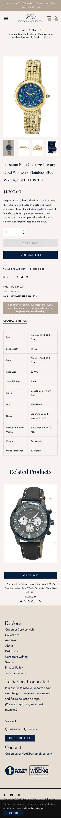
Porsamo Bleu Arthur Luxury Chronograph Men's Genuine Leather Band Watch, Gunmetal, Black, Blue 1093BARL (31, 588)
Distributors (12, 651)
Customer (33, 729)
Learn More (37, 808)
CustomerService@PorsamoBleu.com (28, 753)
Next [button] (55, 543)
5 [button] (36, 601)
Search (9, 662)
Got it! (13, 812)
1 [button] (21, 601)
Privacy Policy (14, 667)
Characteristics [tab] (15, 321)
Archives (10, 640)
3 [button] (28, 601)
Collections (12, 635)
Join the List (19, 738)
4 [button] (32, 601)
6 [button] (40, 601)
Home (24, 30)
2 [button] (25, 601)
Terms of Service (15, 673)
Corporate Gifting (16, 657)
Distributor (14, 729)
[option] (30, 543)
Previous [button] (6, 543)
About (9, 646)
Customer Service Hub (19, 629)
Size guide (38, 269)
